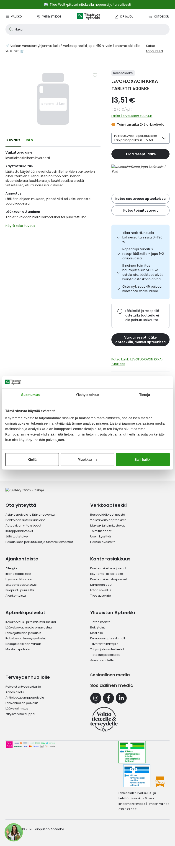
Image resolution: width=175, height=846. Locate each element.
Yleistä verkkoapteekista (108, 520)
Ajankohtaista (15, 595)
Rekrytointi (98, 627)
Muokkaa (85, 459)
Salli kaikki (142, 459)
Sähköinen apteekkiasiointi (25, 520)
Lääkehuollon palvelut (21, 703)
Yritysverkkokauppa (20, 714)
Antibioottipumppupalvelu (24, 697)
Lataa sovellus (100, 590)
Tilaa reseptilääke (140, 154)
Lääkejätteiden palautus (23, 633)
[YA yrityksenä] (104, 719)
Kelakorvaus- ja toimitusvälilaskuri (30, 622)
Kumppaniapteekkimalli (108, 638)
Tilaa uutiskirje (100, 595)
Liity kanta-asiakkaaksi (107, 574)
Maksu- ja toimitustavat (107, 525)
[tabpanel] (52, 190)
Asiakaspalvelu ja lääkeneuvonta (30, 514)
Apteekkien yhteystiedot (23, 525)
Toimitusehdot (100, 531)
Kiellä (32, 459)
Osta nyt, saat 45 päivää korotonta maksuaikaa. (142, 288)
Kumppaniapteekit (19, 531)
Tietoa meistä (100, 622)
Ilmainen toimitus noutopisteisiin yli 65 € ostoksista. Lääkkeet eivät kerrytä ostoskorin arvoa (142, 272)
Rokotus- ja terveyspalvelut (25, 638)
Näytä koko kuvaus (20, 225)
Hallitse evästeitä (103, 542)
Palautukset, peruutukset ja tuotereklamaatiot (39, 542)
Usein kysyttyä (100, 536)
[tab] (13, 140)
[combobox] (87, 29)
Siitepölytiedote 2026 (21, 585)
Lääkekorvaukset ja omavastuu (28, 627)
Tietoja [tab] (144, 394)
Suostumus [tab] (30, 394)
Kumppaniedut (101, 585)
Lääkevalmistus (16, 708)
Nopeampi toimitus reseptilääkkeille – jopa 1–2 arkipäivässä (143, 254)
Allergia (11, 568)
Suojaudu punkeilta (19, 590)
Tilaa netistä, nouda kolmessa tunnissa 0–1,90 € (142, 237)
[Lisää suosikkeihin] (95, 75)
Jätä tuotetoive (16, 536)
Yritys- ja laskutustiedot (107, 649)
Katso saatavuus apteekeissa (140, 198)
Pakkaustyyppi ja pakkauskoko (135, 136)
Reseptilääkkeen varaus (23, 644)
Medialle (96, 633)
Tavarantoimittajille (104, 644)
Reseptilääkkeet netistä (107, 514)
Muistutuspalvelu (17, 649)
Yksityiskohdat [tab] (87, 394)
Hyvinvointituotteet (19, 579)
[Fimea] (132, 752)
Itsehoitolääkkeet (18, 574)
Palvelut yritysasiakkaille (23, 686)
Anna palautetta (102, 660)
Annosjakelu (14, 692)
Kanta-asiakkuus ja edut (108, 568)
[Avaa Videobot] (14, 832)
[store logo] (88, 16)
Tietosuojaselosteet (105, 655)
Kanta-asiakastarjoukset (108, 579)
